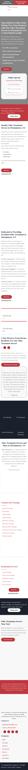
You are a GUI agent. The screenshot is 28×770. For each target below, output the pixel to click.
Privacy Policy (11, 767)
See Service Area (8, 639)
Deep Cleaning (6, 514)
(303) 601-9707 (11, 727)
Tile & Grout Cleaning (8, 575)
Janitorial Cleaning (7, 508)
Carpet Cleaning (6, 517)
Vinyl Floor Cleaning (8, 523)
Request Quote (14, 116)
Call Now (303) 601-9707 (7, 2)
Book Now (6, 69)
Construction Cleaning (8, 533)
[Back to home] (14, 10)
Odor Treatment (6, 584)
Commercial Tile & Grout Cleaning (12, 530)
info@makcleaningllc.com (9, 724)
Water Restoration (7, 536)
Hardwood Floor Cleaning (9, 527)
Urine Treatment (6, 581)
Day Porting (5, 511)
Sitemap (19, 767)
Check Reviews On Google (10, 364)
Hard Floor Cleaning (7, 520)
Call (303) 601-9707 (6, 72)
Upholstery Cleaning (7, 578)
